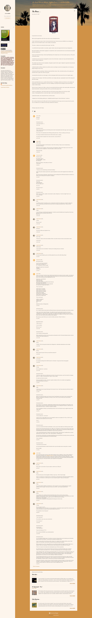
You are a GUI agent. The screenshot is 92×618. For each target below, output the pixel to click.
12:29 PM (38, 533)
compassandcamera (56, 615)
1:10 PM (37, 382)
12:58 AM (38, 250)
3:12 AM (37, 318)
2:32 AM (37, 256)
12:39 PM (38, 354)
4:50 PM (37, 563)
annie (37, 115)
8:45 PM (37, 500)
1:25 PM (37, 399)
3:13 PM (37, 177)
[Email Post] (34, 111)
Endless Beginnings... (36, 599)
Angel (37, 141)
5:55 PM (37, 439)
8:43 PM (37, 488)
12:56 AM (38, 232)
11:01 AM (38, 328)
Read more (72, 583)
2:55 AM (37, 305)
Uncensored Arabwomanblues (6, 85)
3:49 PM (37, 189)
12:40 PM (38, 362)
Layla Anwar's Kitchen (5, 87)
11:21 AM (38, 138)
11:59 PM (38, 522)
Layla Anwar (38, 199)
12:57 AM (38, 242)
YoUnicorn (38, 155)
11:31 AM (38, 337)
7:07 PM (37, 449)
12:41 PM (38, 370)
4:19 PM (37, 422)
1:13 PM (37, 391)
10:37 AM (38, 125)
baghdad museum (49, 455)
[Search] (76, 3)
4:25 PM (37, 196)
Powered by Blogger (54, 613)
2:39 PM (37, 165)
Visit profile (7, 18)
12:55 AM (38, 215)
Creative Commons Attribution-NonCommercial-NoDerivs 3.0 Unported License (6, 52)
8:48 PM (37, 512)
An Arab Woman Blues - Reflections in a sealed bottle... (51, 2)
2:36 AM (37, 270)
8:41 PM (37, 479)
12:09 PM (38, 152)
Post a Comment (36, 566)
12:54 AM (38, 205)
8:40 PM (37, 468)
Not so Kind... (35, 574)
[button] (74, 11)
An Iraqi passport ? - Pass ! (37, 587)
